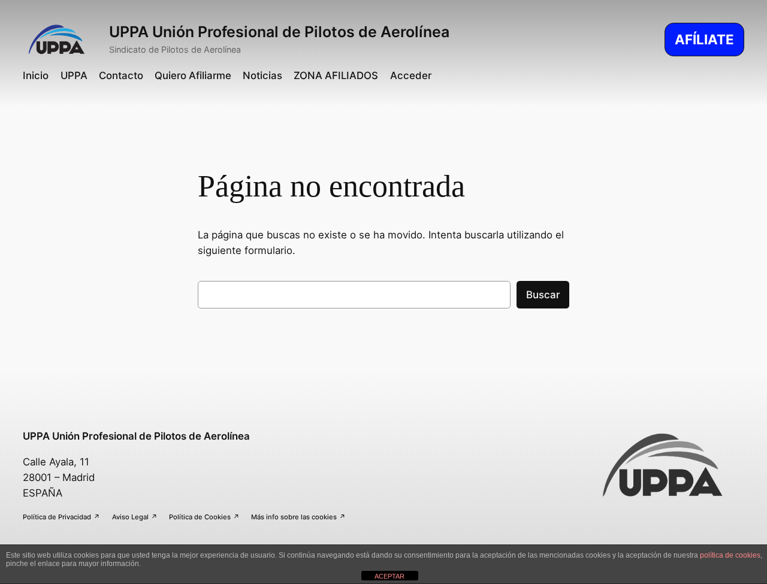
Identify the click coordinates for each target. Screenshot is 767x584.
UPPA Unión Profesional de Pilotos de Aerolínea (279, 32)
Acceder (410, 75)
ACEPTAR (389, 576)
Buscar (543, 295)
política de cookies (730, 555)
